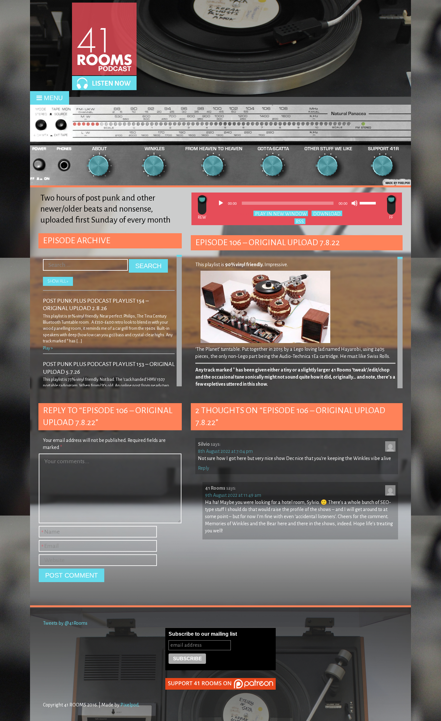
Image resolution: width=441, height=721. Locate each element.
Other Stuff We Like (328, 148)
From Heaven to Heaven (213, 148)
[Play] (221, 203)
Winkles (155, 148)
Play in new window (281, 213)
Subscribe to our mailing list (203, 634)
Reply (203, 468)
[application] (296, 203)
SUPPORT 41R (383, 148)
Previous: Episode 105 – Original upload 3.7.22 (202, 204)
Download (327, 213)
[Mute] (354, 203)
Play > (48, 348)
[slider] (369, 202)
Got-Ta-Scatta (273, 148)
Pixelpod (129, 704)
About (99, 148)
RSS (300, 221)
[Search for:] (86, 262)
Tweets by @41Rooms (65, 623)
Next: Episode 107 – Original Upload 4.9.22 (391, 204)
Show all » (57, 281)
